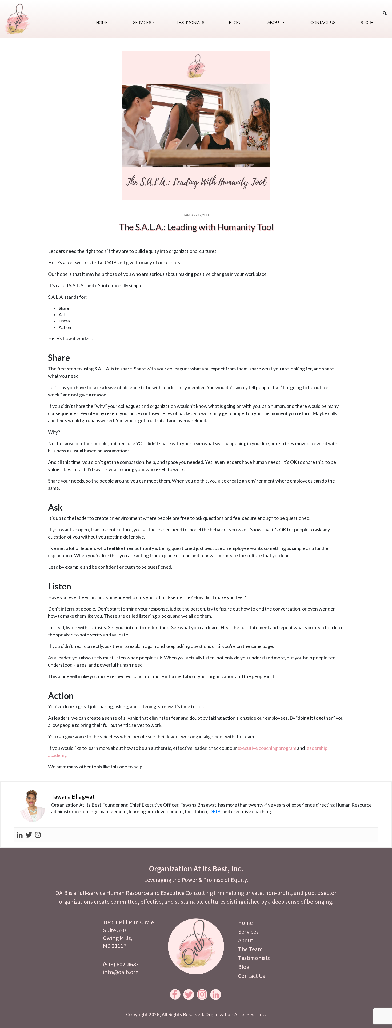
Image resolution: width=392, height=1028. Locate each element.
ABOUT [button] (274, 22)
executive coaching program (267, 748)
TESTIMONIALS (190, 22)
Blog (243, 966)
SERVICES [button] (142, 22)
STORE (367, 22)
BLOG (234, 22)
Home (245, 922)
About (245, 940)
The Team (250, 949)
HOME (102, 22)
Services (248, 931)
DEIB (215, 811)
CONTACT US (322, 22)
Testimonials (254, 958)
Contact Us (251, 975)
